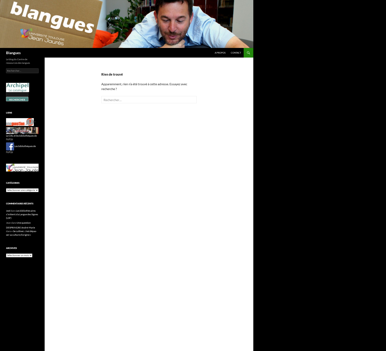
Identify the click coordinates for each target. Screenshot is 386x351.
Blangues (13, 53)
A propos (220, 52)
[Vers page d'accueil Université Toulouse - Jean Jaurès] (22, 167)
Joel (8, 210)
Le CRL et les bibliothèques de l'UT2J (21, 137)
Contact (236, 52)
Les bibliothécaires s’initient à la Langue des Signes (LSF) (22, 214)
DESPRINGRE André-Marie (20, 227)
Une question (24, 222)
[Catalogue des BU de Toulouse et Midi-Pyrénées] (17, 87)
